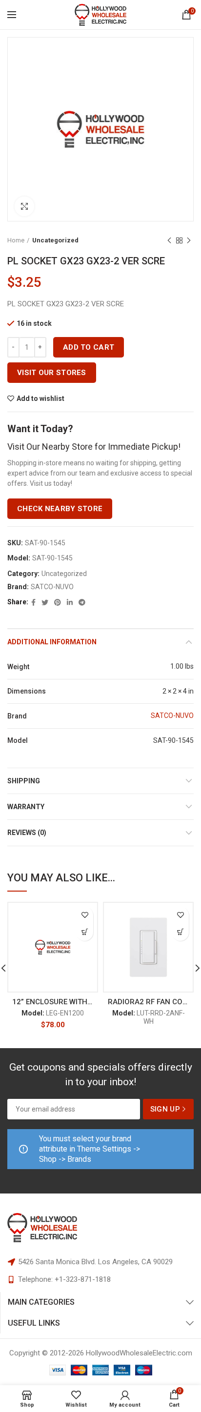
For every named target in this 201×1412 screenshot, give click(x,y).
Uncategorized (55, 240)
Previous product (169, 240)
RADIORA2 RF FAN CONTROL (148, 1001)
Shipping (23, 781)
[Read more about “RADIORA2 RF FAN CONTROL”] (180, 932)
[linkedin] (70, 602)
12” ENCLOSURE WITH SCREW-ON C (52, 1001)
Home (15, 240)
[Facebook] (33, 602)
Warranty (25, 807)
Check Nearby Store (59, 508)
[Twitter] (45, 602)
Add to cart (88, 347)
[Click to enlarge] (24, 206)
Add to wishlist (40, 398)
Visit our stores (51, 372)
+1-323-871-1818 (83, 1279)
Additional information (52, 642)
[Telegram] (82, 602)
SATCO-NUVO (52, 587)
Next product (189, 240)
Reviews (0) (26, 832)
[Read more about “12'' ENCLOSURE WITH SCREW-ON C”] (84, 932)
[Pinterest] (57, 602)
